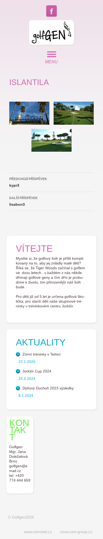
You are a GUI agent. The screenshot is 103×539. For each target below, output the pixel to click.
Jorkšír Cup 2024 (36, 371)
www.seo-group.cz (76, 531)
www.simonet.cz (38, 531)
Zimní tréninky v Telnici (41, 354)
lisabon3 (23, 201)
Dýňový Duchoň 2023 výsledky (48, 388)
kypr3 (28, 182)
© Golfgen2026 (21, 517)
